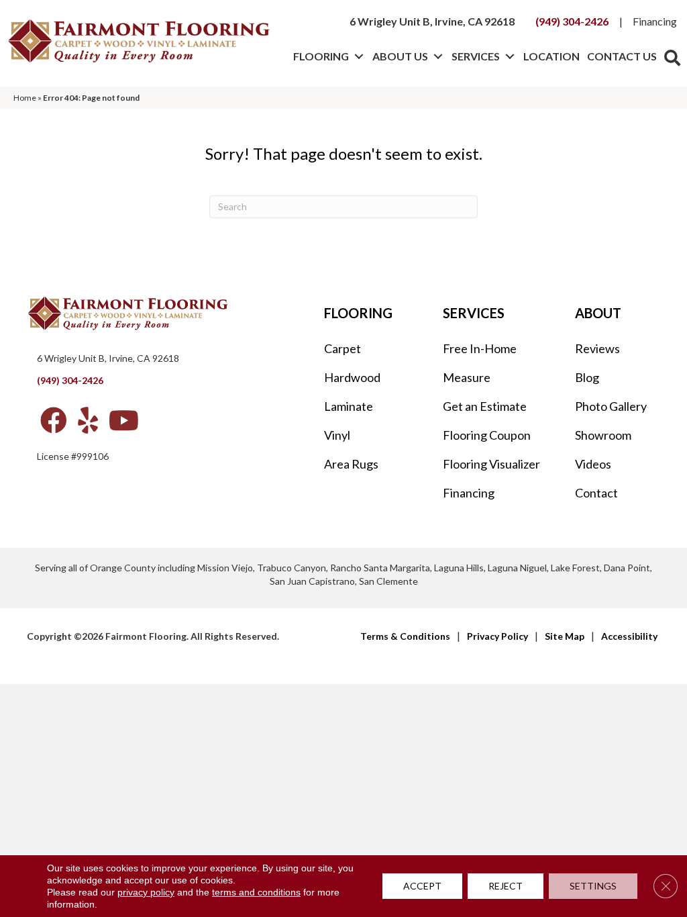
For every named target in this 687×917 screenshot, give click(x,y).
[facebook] (53, 420)
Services (476, 56)
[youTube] (124, 420)
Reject (505, 885)
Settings (593, 885)
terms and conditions (256, 892)
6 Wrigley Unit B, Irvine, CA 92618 (432, 21)
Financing (655, 21)
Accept (422, 885)
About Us (400, 56)
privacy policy (145, 892)
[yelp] (88, 420)
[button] (358, 56)
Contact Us (622, 56)
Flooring (321, 56)
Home (24, 98)
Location (551, 56)
